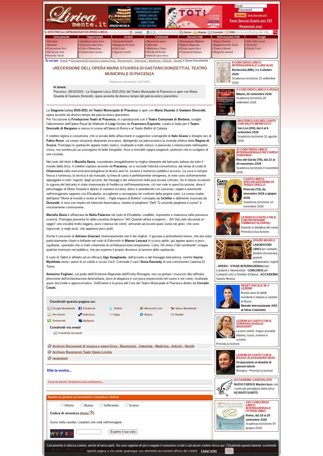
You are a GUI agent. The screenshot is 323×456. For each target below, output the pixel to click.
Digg (117, 314)
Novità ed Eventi (156, 51)
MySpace (88, 320)
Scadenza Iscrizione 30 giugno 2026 (261, 415)
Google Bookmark (63, 308)
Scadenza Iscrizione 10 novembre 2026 (259, 193)
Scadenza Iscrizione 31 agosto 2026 (257, 131)
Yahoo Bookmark (185, 308)
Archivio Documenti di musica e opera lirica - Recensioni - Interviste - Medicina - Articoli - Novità (123, 346)
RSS (232, 32)
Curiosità (252, 44)
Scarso (134, 405)
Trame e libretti (222, 48)
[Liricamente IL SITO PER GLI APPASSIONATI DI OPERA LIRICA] (76, 27)
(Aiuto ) (87, 413)
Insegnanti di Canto (124, 44)
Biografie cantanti (223, 51)
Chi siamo (52, 41)
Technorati (58, 320)
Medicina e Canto (156, 48)
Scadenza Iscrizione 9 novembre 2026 (257, 161)
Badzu (148, 314)
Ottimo (69, 405)
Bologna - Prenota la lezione (255, 363)
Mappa (202, 32)
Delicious (89, 314)
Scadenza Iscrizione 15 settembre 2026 (253, 72)
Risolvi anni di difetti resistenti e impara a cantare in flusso (259, 297)
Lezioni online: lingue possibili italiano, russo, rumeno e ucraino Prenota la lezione (245, 332)
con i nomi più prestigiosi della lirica (256, 386)
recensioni (60, 358)
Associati (52, 44)
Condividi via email (70, 333)
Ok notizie (58, 314)
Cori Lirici (119, 48)
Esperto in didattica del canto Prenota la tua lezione (259, 224)
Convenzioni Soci (56, 48)
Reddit (179, 314)
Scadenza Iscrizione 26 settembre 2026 (257, 96)
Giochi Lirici (254, 48)
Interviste (152, 44)
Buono (88, 405)
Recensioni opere (156, 41)
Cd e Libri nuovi (256, 41)
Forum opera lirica (190, 48)
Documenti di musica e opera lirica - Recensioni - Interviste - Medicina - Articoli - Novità (126, 60)
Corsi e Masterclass (90, 48)
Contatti (218, 32)
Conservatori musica (91, 51)
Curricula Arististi (123, 41)
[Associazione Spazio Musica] (136, 27)
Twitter (118, 308)
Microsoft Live (153, 308)
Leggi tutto (209, 451)
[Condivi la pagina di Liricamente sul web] (144, 33)
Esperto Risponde (190, 44)
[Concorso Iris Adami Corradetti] (194, 27)
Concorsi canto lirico (91, 44)
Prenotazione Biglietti (192, 41)
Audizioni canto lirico (92, 41)
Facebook (89, 308)
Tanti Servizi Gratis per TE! (250, 21)
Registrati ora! (250, 26)
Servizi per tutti (55, 51)
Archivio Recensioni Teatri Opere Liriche (82, 352)
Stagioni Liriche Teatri (226, 44)
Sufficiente (111, 405)
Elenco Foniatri (222, 41)
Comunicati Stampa (191, 51)
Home (187, 32)
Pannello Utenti (55, 55)
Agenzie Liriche (122, 51)
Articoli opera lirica (157, 55)
